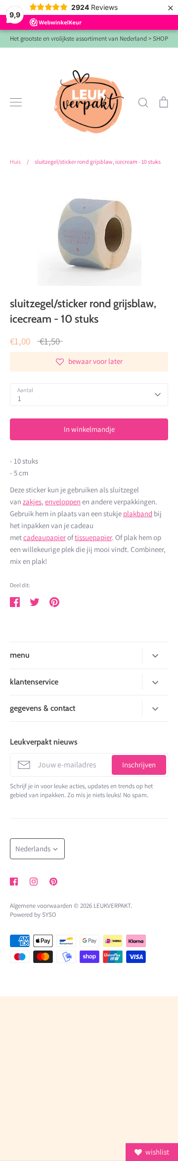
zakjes (32, 501)
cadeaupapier (44, 537)
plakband (137, 513)
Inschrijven (139, 764)
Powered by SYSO (33, 914)
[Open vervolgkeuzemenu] (155, 655)
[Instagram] (34, 881)
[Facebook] (14, 881)
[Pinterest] (53, 881)
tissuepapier (93, 537)
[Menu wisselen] (16, 102)
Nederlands (32, 848)
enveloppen (63, 501)
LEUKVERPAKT (112, 905)
